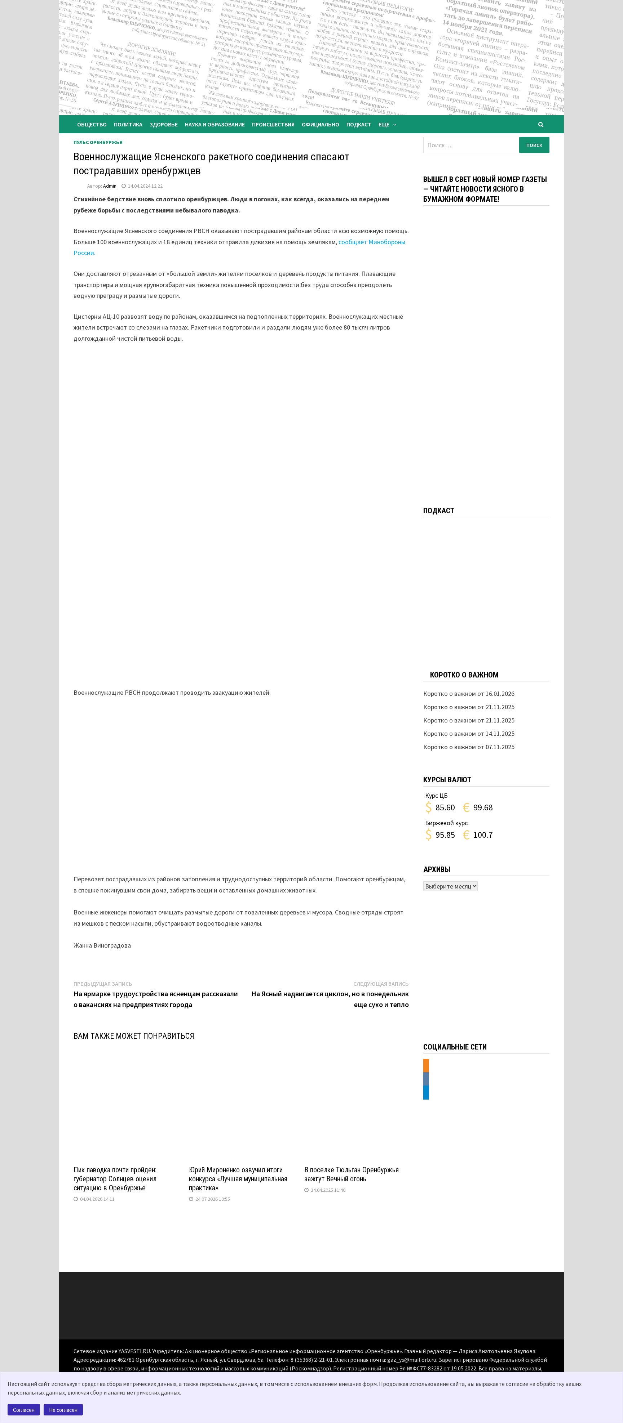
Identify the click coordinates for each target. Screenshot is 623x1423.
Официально (320, 124)
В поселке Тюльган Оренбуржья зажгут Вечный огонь (351, 1174)
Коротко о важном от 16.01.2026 (468, 693)
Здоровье (164, 124)
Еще (384, 124)
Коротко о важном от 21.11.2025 (468, 707)
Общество (92, 124)
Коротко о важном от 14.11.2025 (468, 733)
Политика (128, 124)
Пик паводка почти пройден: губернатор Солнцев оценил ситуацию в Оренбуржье (115, 1178)
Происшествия (273, 124)
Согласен (24, 1409)
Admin (109, 186)
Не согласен (63, 1409)
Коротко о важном (464, 675)
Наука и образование (215, 124)
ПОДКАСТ (358, 124)
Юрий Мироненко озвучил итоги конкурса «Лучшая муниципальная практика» (238, 1178)
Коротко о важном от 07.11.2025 (468, 747)
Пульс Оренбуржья (98, 142)
